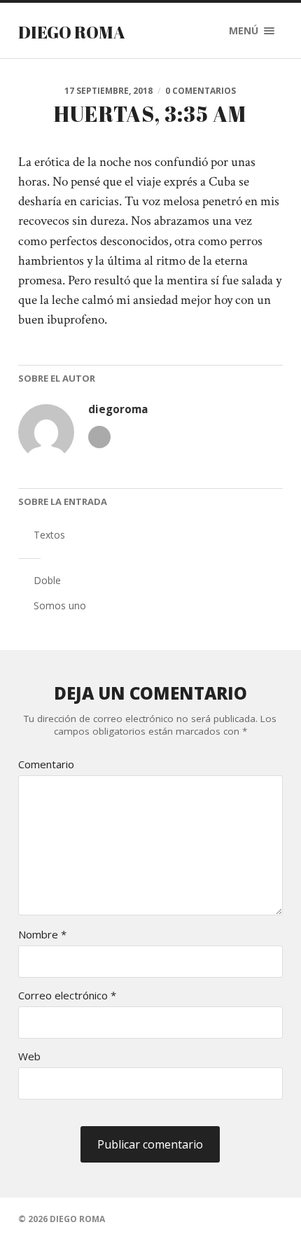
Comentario (46, 764)
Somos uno (60, 605)
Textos (49, 534)
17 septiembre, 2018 (108, 91)
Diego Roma (71, 32)
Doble (47, 580)
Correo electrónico (67, 995)
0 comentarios (200, 91)
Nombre (42, 934)
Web (29, 1056)
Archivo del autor (99, 437)
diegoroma (118, 409)
